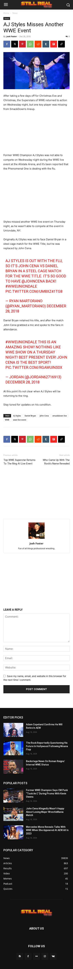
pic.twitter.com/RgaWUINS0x (33, 367)
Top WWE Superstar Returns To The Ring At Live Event (19, 461)
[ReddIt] (38, 44)
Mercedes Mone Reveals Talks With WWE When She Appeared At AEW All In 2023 (47, 830)
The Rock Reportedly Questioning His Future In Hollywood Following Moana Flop (47, 746)
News (15, 13)
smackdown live (59, 415)
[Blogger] (19, 956)
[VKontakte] (53, 956)
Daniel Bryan (30, 415)
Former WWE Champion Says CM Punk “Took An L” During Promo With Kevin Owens (47, 793)
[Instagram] (45, 956)
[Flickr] (36, 956)
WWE (7, 419)
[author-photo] (36, 538)
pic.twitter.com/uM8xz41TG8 (33, 291)
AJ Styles (17, 415)
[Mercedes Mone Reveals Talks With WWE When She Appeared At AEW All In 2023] (13, 832)
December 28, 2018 (22, 382)
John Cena (44, 415)
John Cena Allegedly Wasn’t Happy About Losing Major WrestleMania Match (45, 812)
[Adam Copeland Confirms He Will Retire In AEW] (13, 730)
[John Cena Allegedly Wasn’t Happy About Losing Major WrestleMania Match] (13, 814)
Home (6, 13)
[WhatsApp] (30, 44)
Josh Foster (11, 36)
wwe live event (19, 419)
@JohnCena (33, 281)
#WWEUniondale (21, 286)
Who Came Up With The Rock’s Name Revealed (56, 461)
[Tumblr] (45, 44)
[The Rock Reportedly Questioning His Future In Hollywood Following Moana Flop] (13, 748)
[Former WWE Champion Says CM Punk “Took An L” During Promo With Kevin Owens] (13, 796)
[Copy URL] (61, 44)
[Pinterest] (22, 44)
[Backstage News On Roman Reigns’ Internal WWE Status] (13, 767)
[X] (14, 44)
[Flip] (53, 44)
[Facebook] (6, 44)
